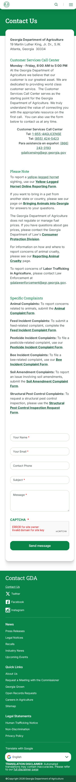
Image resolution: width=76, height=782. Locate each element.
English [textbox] (16, 757)
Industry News (14, 650)
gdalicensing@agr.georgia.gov (43, 152)
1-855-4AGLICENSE (46, 134)
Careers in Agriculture (19, 699)
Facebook (17, 601)
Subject (18, 480)
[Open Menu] (71, 4)
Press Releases (15, 631)
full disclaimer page (26, 769)
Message (19, 494)
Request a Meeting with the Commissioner (32, 680)
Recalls (9, 644)
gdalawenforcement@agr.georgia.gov (38, 282)
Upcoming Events (16, 657)
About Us (11, 673)
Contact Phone (22, 465)
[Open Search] (56, 4)
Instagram (17, 610)
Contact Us (12, 586)
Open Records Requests (20, 693)
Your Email (19, 451)
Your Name (20, 437)
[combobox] (38, 757)
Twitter (15, 593)
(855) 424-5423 (47, 138)
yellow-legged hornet (43, 177)
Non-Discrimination (17, 729)
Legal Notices (14, 637)
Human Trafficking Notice (21, 722)
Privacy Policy (14, 735)
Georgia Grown (14, 686)
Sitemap (10, 706)
